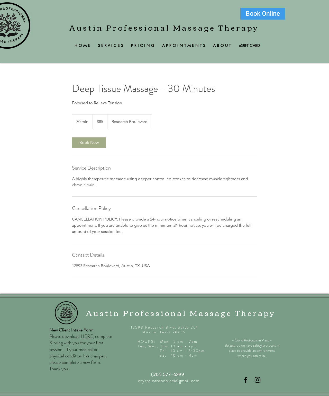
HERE (87, 336)
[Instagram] (257, 380)
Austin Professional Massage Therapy (164, 27)
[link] (89, 142)
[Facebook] (246, 380)
